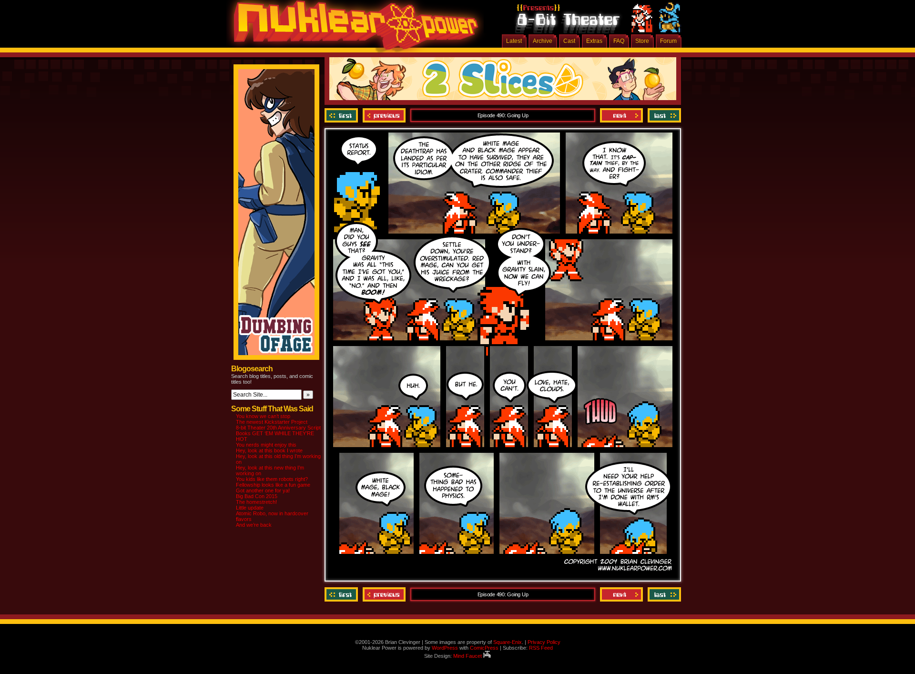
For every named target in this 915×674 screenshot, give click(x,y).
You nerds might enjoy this (266, 445)
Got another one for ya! (263, 490)
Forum (668, 41)
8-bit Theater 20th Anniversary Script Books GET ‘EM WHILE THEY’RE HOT (278, 433)
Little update (250, 508)
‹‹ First (342, 115)
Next (621, 115)
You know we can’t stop (263, 416)
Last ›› (663, 115)
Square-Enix (507, 642)
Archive (542, 41)
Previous (384, 115)
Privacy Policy (544, 642)
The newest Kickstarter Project (271, 422)
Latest (514, 41)
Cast (569, 41)
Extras (594, 41)
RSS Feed (541, 648)
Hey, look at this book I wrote (269, 450)
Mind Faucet (468, 656)
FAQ (618, 41)
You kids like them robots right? (272, 479)
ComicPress (484, 648)
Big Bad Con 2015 (256, 496)
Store (642, 41)
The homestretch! (256, 502)
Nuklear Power (352, 28)
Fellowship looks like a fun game (273, 485)
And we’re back (254, 525)
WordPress (445, 648)
